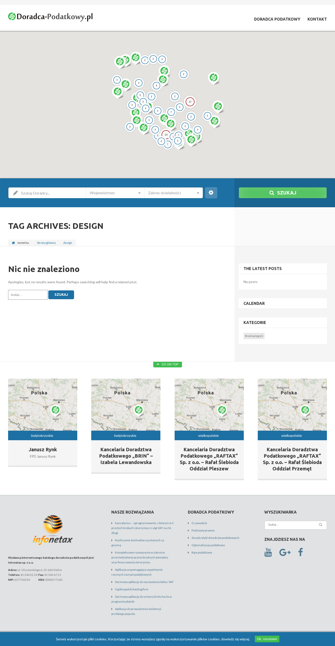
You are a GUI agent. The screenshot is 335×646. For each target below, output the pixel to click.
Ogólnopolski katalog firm (131, 589)
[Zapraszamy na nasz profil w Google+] (285, 552)
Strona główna (46, 243)
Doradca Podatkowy (277, 19)
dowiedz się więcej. (235, 639)
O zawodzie (199, 523)
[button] (162, 80)
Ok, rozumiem (267, 639)
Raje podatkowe (202, 552)
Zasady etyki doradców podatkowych (215, 538)
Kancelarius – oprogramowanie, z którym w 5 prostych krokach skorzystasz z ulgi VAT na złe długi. (142, 528)
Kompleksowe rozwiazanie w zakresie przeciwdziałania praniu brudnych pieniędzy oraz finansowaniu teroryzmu (139, 557)
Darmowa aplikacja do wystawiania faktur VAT (144, 582)
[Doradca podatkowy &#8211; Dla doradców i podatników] (50, 18)
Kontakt (317, 19)
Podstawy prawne (203, 530)
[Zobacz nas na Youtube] (268, 552)
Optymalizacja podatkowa (208, 545)
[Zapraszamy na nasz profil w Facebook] (300, 552)
